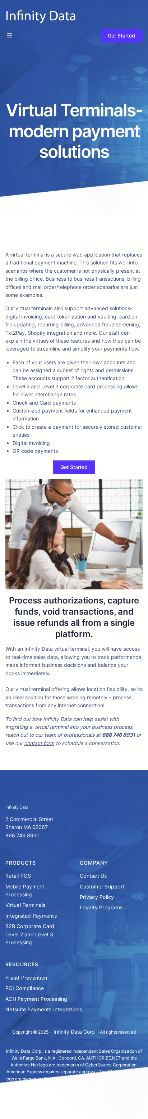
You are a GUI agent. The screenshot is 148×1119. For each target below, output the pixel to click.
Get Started (121, 35)
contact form (39, 743)
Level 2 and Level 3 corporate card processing (67, 386)
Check (20, 403)
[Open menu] (9, 35)
